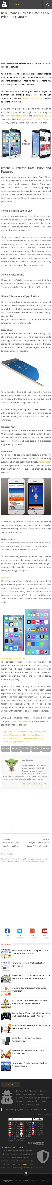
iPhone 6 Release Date (25, 735)
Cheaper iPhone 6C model (13, 658)
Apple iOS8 (6, 577)
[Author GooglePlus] (40, 784)
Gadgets (31, 732)
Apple (10, 732)
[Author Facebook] (24, 784)
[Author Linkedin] (35, 784)
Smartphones (8, 742)
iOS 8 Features (7, 591)
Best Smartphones (20, 732)
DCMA (24, 1164)
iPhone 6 (44, 732)
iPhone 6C (15, 738)
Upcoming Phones (21, 742)
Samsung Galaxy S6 (42, 116)
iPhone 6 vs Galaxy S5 (20, 721)
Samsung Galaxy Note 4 (17, 116)
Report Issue (18, 1147)
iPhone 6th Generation (28, 738)
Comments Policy (37, 862)
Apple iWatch (45, 462)
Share (7, 749)
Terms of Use (6, 1147)
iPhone (37, 732)
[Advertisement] (26, 40)
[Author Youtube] (45, 784)
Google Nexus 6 (26, 119)
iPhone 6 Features (10, 735)
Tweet (17, 749)
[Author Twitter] (29, 784)
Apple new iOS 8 (33, 98)
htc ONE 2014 (41, 119)
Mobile (40, 738)
